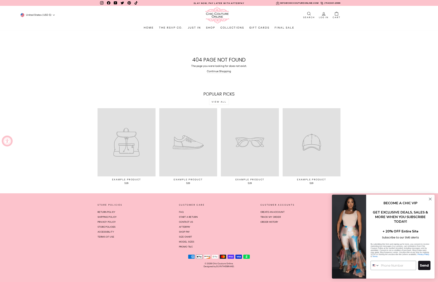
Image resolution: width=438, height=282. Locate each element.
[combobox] (375, 265)
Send (424, 265)
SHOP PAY (184, 232)
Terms (375, 256)
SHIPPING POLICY (107, 217)
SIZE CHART (185, 237)
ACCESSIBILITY (106, 232)
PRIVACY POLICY (107, 222)
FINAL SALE (284, 27)
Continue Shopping (219, 71)
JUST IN (194, 27)
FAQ (181, 212)
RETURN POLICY (106, 212)
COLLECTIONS (232, 27)
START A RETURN (188, 217)
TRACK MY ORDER (270, 217)
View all (219, 101)
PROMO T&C (186, 246)
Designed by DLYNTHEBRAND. (219, 266)
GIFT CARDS (259, 27)
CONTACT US (186, 222)
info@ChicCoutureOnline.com (299, 3)
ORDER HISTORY (269, 222)
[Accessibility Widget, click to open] (7, 141)
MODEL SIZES (186, 241)
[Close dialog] (430, 199)
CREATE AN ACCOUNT (272, 212)
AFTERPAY (184, 227)
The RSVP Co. (171, 27)
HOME (149, 27)
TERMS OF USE (106, 237)
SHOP (210, 27)
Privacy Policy (423, 254)
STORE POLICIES (106, 227)
